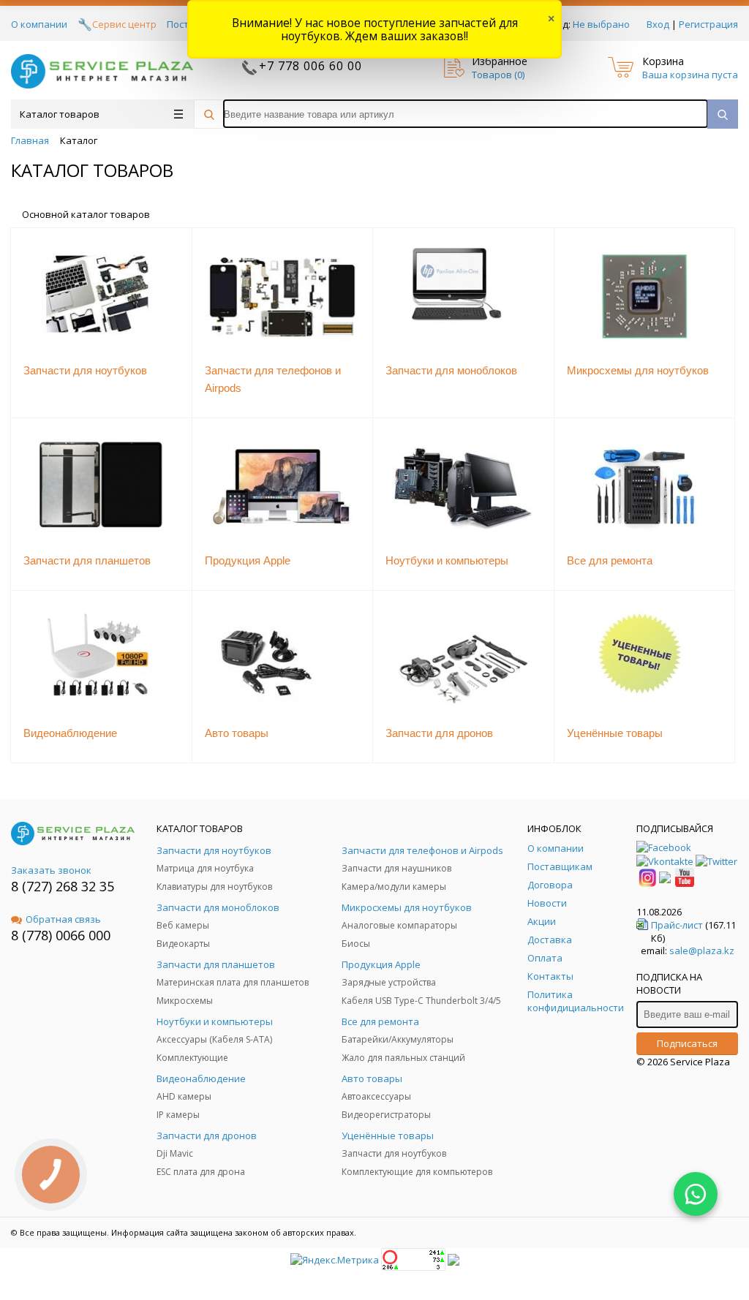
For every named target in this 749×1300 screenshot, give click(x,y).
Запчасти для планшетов (87, 560)
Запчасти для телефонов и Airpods (273, 379)
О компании (39, 24)
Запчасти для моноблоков (451, 370)
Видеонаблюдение (70, 733)
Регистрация (708, 24)
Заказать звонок (51, 870)
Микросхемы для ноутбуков (638, 370)
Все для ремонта (609, 560)
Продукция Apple (247, 560)
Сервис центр (124, 24)
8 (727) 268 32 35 (62, 886)
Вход (658, 24)
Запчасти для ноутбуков (85, 370)
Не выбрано (601, 24)
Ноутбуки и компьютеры (446, 560)
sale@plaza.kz (701, 950)
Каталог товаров (59, 114)
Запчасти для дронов (439, 733)
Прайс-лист (677, 924)
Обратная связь (63, 919)
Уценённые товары (615, 733)
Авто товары (236, 733)
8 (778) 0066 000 (60, 935)
